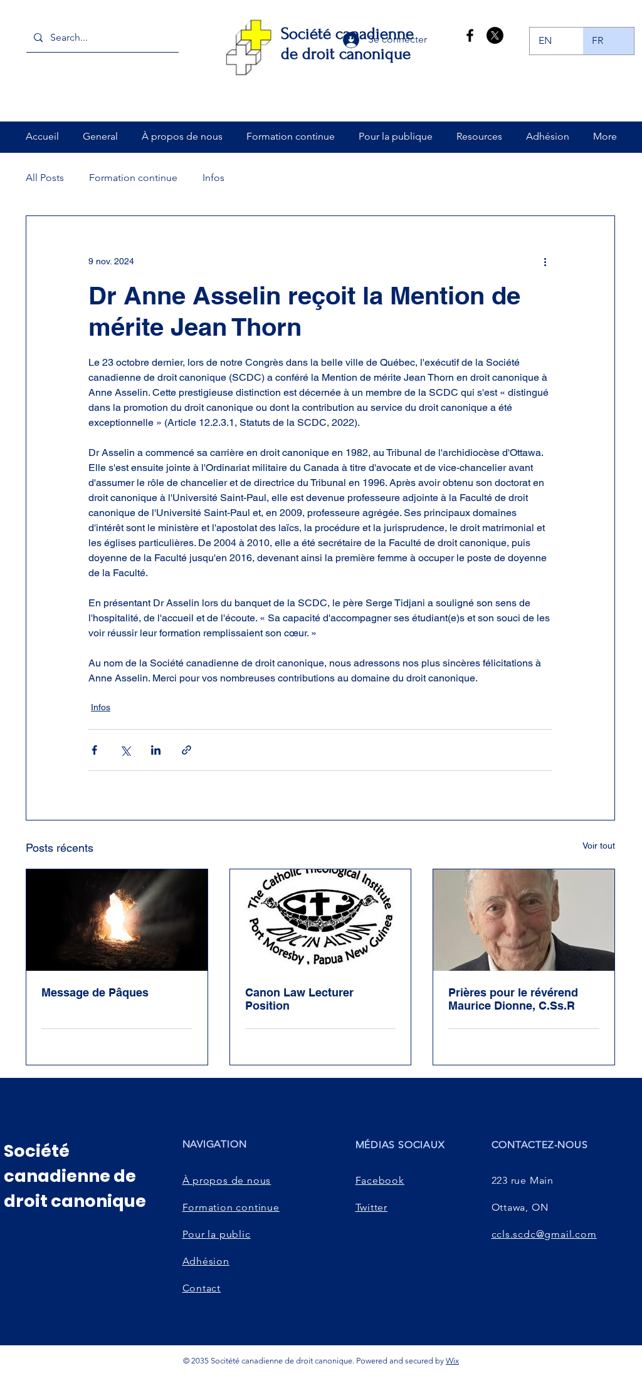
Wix (452, 1360)
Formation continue (133, 178)
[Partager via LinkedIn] (156, 750)
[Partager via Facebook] (94, 750)
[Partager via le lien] (186, 750)
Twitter (371, 1207)
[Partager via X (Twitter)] (125, 750)
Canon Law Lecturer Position (299, 999)
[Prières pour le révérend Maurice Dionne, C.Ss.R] (523, 920)
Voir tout (598, 846)
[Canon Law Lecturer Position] (320, 920)
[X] (495, 35)
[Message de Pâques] (117, 920)
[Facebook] (469, 35)
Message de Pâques (95, 992)
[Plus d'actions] (544, 261)
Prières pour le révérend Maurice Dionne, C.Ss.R (513, 999)
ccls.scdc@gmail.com (544, 1234)
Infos (213, 178)
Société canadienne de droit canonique (75, 1176)
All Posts (45, 178)
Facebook (379, 1180)
